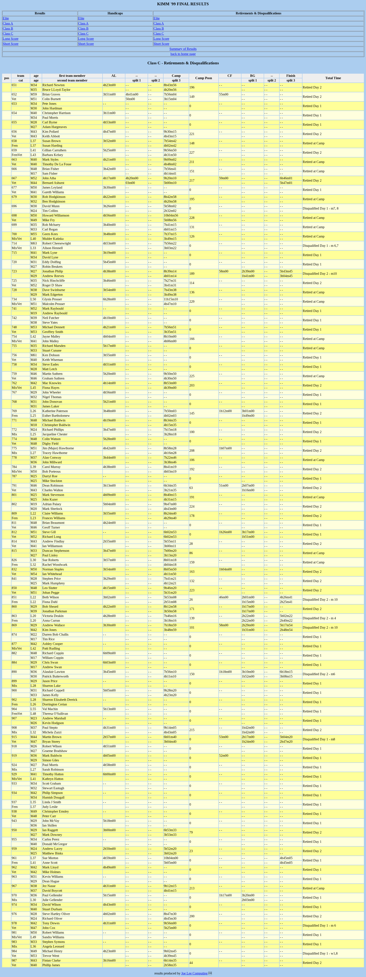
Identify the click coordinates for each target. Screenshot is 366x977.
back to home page (183, 54)
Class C (8, 33)
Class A (8, 23)
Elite (6, 18)
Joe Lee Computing (194, 973)
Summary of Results (183, 49)
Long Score (10, 38)
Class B (8, 28)
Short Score (10, 44)
